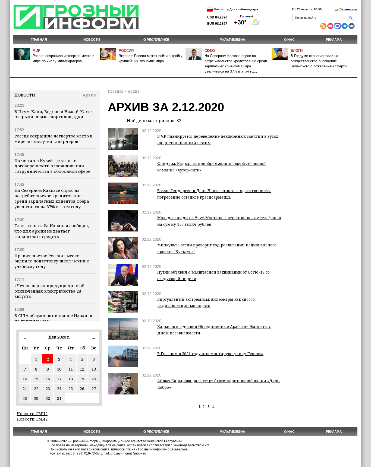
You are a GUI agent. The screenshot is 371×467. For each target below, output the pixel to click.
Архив (89, 95)
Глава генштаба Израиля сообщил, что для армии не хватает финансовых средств (51, 231)
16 (48, 378)
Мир (36, 51)
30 (48, 398)
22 (36, 388)
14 (25, 378)
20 (94, 378)
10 (59, 369)
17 (59, 378)
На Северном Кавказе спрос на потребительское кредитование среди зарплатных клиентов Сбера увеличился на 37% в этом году (51, 198)
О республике (156, 40)
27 (94, 388)
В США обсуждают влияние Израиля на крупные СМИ (53, 318)
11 (70, 369)
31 (59, 398)
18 (70, 378)
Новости (24, 95)
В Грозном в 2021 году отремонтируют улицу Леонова (210, 353)
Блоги (297, 51)
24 (59, 388)
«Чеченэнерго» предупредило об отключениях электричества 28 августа (49, 291)
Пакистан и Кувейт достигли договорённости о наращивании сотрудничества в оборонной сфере (52, 166)
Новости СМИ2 (32, 413)
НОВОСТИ (91, 40)
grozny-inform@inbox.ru (128, 453)
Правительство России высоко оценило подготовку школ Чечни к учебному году (51, 261)
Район (219, 9)
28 (25, 398)
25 (70, 388)
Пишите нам (348, 9)
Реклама (334, 40)
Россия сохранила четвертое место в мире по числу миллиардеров (53, 138)
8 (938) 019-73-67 (86, 453)
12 (82, 369)
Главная (39, 40)
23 (48, 388)
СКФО (210, 51)
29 (36, 398)
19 (82, 378)
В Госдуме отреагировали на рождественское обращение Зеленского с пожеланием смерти (319, 61)
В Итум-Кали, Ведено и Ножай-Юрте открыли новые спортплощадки (53, 114)
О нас (289, 40)
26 (82, 388)
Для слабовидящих (243, 9)
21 (25, 388)
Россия (126, 51)
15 (36, 378)
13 (94, 369)
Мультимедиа (232, 40)
